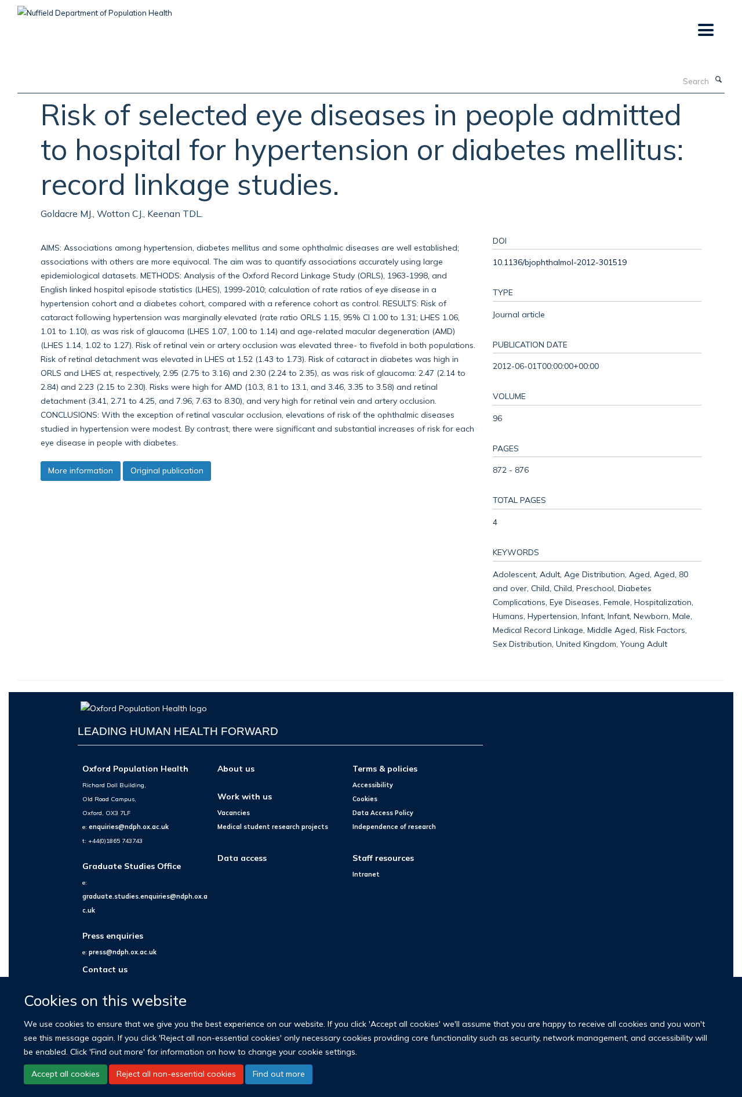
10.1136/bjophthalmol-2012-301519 (560, 262)
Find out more (279, 1074)
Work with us (244, 796)
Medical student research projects (272, 827)
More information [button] (80, 470)
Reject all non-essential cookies (176, 1074)
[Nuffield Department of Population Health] (94, 8)
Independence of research (394, 827)
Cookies (364, 799)
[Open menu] (705, 30)
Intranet (366, 874)
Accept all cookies (65, 1074)
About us (235, 768)
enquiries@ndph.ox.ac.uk (129, 827)
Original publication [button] (166, 470)
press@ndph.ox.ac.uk (123, 952)
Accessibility (372, 785)
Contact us (105, 969)
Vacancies (233, 813)
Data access (242, 858)
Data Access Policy (382, 813)
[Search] (718, 80)
